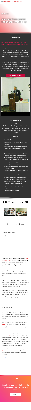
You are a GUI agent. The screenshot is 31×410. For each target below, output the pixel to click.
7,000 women (17, 326)
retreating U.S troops (8, 335)
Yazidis (3, 324)
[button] (15, 75)
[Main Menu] (28, 2)
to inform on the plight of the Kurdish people (13, 54)
